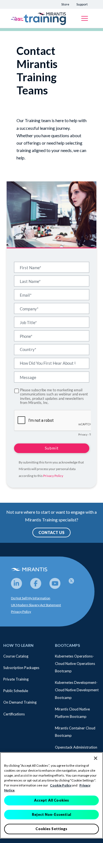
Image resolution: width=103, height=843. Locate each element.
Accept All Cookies (51, 800)
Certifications (14, 714)
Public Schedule (15, 691)
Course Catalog (15, 656)
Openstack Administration (76, 747)
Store (65, 4)
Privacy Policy (21, 611)
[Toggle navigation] (84, 18)
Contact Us (51, 532)
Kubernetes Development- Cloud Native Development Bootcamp (77, 689)
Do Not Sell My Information (30, 598)
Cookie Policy (60, 785)
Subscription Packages (21, 667)
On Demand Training (20, 702)
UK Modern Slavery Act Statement (36, 605)
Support (82, 4)
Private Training (16, 679)
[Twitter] (74, 583)
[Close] (96, 758)
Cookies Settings (51, 829)
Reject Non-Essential (51, 814)
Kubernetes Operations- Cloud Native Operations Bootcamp (75, 663)
